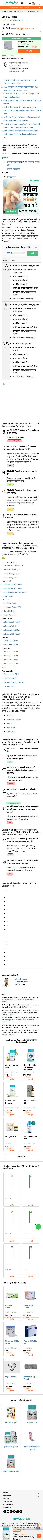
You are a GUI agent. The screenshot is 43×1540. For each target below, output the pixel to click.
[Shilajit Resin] (12, 1126)
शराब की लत (11, 728)
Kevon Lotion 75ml (11, 674)
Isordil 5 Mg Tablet (11, 577)
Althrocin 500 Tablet (11, 622)
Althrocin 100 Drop (11, 626)
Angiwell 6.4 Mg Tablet (12, 588)
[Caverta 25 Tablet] (30, 1295)
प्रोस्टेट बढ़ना (11, 177)
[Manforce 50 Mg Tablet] (12, 1331)
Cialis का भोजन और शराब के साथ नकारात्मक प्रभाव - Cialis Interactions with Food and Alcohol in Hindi (21, 134)
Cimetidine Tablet (10, 645)
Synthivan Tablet (10, 603)
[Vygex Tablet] (12, 1366)
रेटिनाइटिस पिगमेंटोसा (14, 719)
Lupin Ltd (10, 56)
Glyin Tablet (8, 596)
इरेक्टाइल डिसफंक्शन (14, 162)
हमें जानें (5, 1493)
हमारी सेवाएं (6, 1498)
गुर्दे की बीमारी (11, 732)
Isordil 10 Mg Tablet (11, 573)
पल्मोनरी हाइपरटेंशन (13, 169)
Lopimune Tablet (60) (12, 607)
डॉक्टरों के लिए (7, 1501)
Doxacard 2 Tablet (10, 655)
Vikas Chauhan (21, 979)
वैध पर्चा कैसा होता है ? (15, 66)
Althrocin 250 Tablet (11, 634)
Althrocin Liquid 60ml (11, 630)
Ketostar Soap (9, 678)
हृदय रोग (9, 723)
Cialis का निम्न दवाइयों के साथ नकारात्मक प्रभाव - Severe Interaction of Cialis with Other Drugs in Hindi (22, 110)
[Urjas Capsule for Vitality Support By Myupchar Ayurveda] (30, 1055)
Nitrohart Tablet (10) (11, 569)
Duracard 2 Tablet (10, 659)
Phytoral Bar (8, 686)
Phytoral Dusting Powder (13, 682)
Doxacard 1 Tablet (10, 651)
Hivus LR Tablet (9, 611)
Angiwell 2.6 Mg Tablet (12, 584)
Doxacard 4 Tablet (10, 664)
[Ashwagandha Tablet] (12, 1055)
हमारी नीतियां (7, 1496)
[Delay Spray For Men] (30, 1126)
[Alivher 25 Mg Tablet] (30, 1366)
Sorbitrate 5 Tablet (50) (13, 565)
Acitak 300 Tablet (10, 641)
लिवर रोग (10, 715)
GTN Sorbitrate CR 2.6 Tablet (15, 592)
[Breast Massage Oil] (30, 1090)
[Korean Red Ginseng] (12, 1090)
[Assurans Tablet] (12, 1295)
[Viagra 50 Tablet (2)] (31, 1331)
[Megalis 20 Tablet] (9, 47)
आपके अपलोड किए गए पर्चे (16, 71)
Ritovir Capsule (9, 615)
